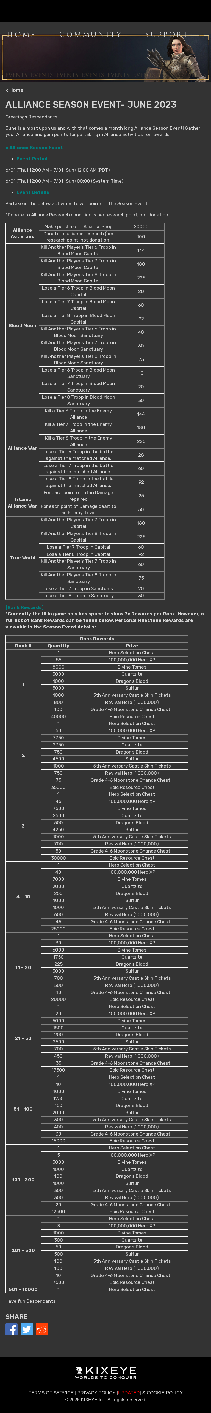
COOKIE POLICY (165, 1392)
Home (21, 35)
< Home (14, 90)
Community (90, 35)
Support (167, 35)
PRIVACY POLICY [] (109, 1392)
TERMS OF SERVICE (51, 1392)
